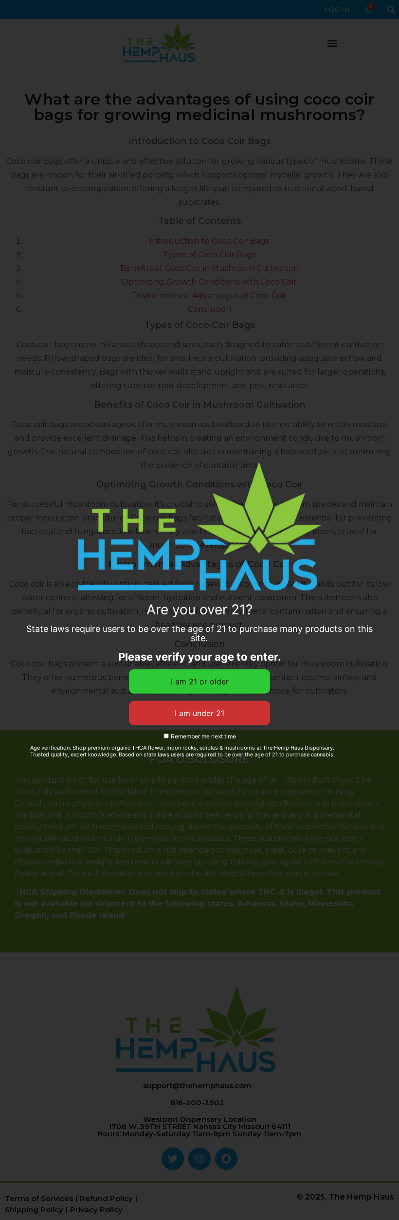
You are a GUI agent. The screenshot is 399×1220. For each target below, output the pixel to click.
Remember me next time (202, 736)
